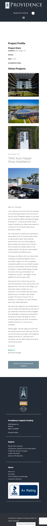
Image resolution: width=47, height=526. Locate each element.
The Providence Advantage (18, 476)
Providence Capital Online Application (22, 448)
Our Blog (11, 474)
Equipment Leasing (15, 446)
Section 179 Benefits (15, 456)
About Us (11, 471)
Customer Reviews (15, 479)
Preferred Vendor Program (18, 451)
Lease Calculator (14, 453)
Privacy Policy (13, 432)
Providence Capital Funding (18, 518)
